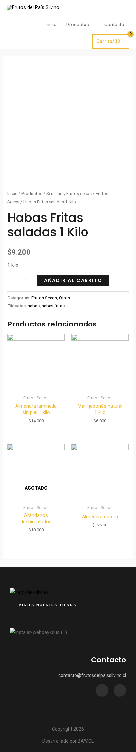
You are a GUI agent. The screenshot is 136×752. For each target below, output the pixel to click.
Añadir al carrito (73, 280)
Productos (31, 193)
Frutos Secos (44, 297)
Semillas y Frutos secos (69, 193)
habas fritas (53, 305)
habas (34, 305)
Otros (64, 297)
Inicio (12, 193)
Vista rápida (36, 386)
